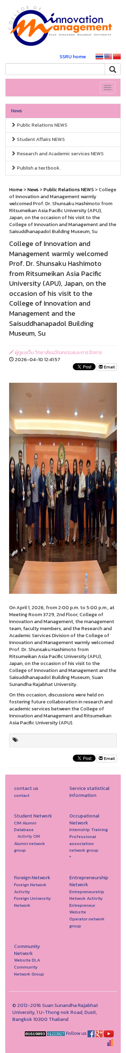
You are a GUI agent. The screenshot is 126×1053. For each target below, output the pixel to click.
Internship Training (88, 829)
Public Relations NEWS (41, 125)
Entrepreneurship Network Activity (86, 895)
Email (109, 367)
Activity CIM (29, 836)
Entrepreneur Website (82, 909)
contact (21, 795)
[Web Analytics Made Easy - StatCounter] (56, 1033)
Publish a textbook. (38, 168)
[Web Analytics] (35, 1033)
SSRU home (72, 56)
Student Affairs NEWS (40, 139)
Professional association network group (83, 843)
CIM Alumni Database (25, 826)
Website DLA (27, 960)
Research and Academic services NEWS (60, 153)
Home (15, 189)
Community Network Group (29, 970)
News (16, 110)
